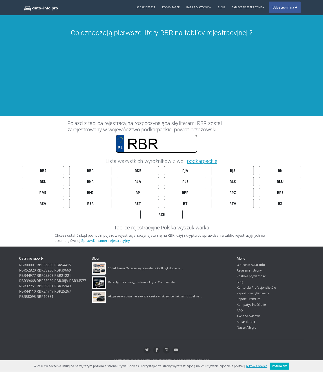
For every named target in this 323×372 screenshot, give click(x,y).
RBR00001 (27, 265)
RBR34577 (77, 280)
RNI (90, 192)
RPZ (232, 192)
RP (138, 192)
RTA (232, 203)
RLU (280, 181)
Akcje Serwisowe (249, 316)
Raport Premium (248, 299)
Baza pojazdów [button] (197, 7)
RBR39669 (62, 270)
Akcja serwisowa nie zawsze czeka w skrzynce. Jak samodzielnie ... (155, 296)
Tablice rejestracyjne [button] (247, 7)
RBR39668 (27, 280)
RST (137, 203)
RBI (43, 170)
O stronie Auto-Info (251, 265)
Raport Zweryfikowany (253, 293)
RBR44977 (27, 275)
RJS (232, 170)
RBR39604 (45, 286)
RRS (280, 192)
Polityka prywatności (251, 276)
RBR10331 (45, 296)
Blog (221, 7)
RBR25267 (62, 291)
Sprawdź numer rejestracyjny (105, 240)
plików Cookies (256, 366)
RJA (185, 170)
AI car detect (246, 322)
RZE (161, 214)
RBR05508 (45, 275)
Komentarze (171, 7)
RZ (280, 203)
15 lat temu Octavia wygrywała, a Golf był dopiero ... (145, 268)
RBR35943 (62, 286)
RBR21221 (62, 275)
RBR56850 (45, 265)
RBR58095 (27, 296)
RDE (138, 170)
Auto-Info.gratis (140, 360)
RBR (90, 170)
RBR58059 (45, 280)
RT (185, 203)
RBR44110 (27, 291)
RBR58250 (45, 270)
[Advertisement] (161, 69)
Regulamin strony (249, 270)
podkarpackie (202, 161)
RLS (233, 181)
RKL (43, 181)
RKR (90, 181)
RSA (43, 203)
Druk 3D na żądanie (178, 360)
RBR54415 (62, 265)
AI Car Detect (145, 7)
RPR (185, 192)
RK (280, 170)
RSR (90, 203)
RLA (137, 181)
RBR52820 (27, 270)
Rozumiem (279, 366)
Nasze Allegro (246, 327)
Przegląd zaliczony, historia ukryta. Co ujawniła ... (143, 282)
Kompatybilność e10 (251, 304)
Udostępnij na (283, 7)
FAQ (240, 310)
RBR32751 (27, 286)
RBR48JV (61, 280)
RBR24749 (45, 291)
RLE (185, 181)
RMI (42, 192)
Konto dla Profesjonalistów (256, 287)
